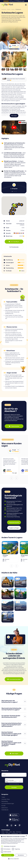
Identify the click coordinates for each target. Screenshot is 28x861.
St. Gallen (8, 833)
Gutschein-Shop (5, 799)
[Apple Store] (14, 815)
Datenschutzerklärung (14, 784)
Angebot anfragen (14, 528)
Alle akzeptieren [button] (7, 855)
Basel (7, 831)
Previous (11, 478)
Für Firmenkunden (14, 247)
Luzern (3, 833)
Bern (14, 831)
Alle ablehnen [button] (21, 855)
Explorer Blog (4, 801)
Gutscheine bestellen (15, 679)
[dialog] (14, 847)
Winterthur (18, 831)
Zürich (2, 831)
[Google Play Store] (14, 819)
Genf (10, 831)
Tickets (3, 797)
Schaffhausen (14, 833)
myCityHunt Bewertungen (7, 803)
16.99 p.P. (15, 241)
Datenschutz (4, 807)
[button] (14, 858)
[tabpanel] (14, 186)
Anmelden (14, 787)
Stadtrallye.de (4, 809)
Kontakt (3, 805)
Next (16, 478)
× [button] (26, 835)
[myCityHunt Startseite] (8, 4)
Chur (20, 833)
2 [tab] (14, 191)
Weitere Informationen (12, 843)
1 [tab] (12, 191)
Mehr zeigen (14, 115)
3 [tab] (16, 191)
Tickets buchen (15, 426)
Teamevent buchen (14, 522)
